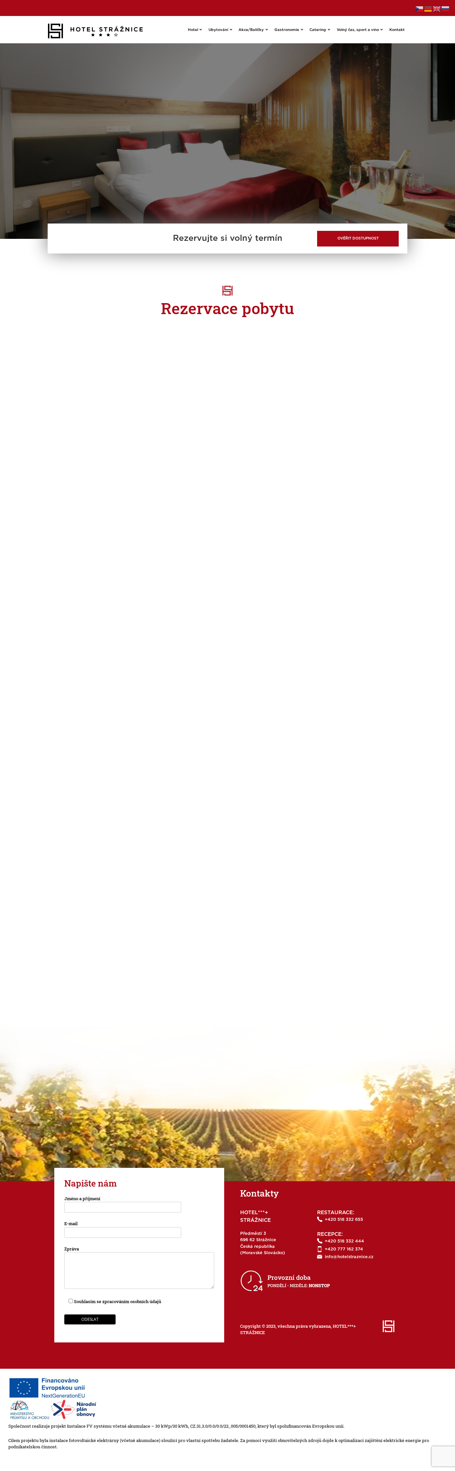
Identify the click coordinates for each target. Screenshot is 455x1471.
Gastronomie (286, 30)
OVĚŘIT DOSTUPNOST (358, 238)
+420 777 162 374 (344, 1249)
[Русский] (445, 8)
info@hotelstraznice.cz (349, 1257)
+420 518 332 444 (344, 1241)
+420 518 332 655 (344, 1220)
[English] (437, 8)
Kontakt (397, 30)
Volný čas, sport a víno (358, 30)
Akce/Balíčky (251, 30)
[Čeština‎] (419, 8)
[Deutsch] (428, 8)
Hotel (193, 30)
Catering (317, 30)
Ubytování (218, 30)
